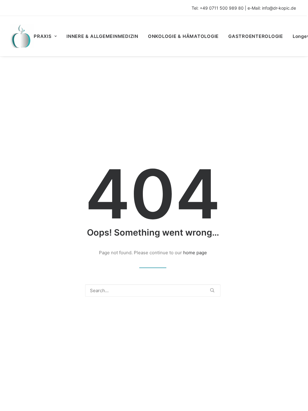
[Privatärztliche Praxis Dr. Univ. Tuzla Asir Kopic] (22, 36)
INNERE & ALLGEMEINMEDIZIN (102, 36)
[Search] (152, 290)
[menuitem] (47, 36)
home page (195, 252)
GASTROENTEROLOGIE (255, 36)
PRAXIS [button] (43, 36)
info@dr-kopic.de (279, 8)
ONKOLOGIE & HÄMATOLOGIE (183, 36)
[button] (212, 290)
